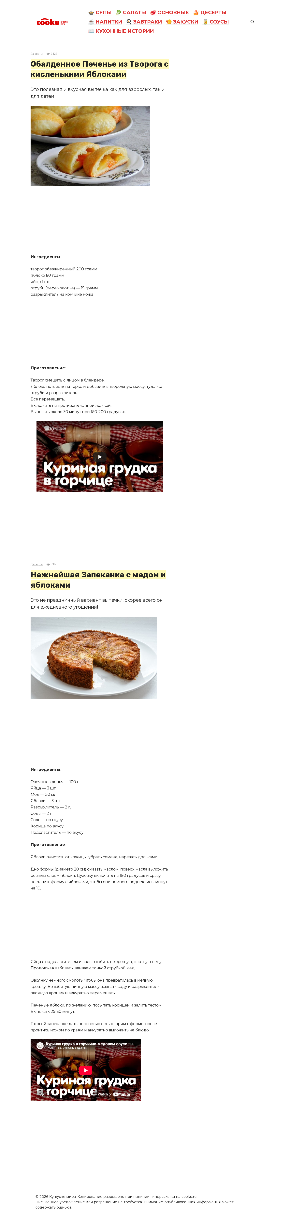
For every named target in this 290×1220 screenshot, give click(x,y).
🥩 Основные (169, 12)
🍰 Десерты (209, 12)
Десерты (37, 54)
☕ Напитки (105, 22)
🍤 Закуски (182, 22)
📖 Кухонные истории (121, 31)
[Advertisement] (100, 220)
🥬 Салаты (130, 12)
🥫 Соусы (215, 22)
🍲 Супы (100, 12)
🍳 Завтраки (144, 22)
